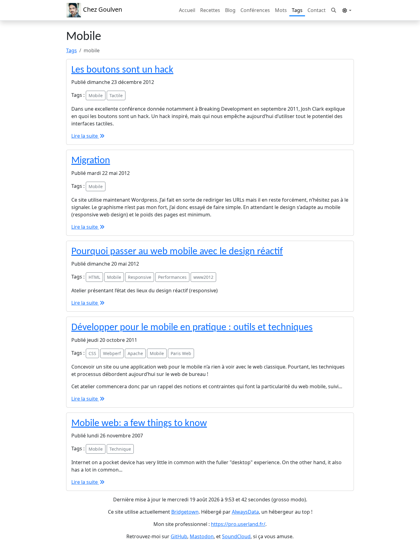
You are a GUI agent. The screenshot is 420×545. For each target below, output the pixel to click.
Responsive (139, 277)
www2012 (203, 277)
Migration (90, 161)
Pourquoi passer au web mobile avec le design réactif (177, 252)
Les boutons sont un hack (122, 70)
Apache (135, 353)
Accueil (187, 10)
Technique (120, 449)
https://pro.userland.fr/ (238, 524)
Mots (281, 10)
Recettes (210, 10)
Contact (316, 10)
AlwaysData (245, 511)
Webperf (112, 353)
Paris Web (181, 353)
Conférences (255, 10)
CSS (92, 353)
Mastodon (202, 536)
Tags (297, 10)
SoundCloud (236, 536)
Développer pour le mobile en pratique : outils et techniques (192, 328)
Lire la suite (85, 135)
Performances (172, 277)
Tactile (116, 95)
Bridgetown (185, 511)
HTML (94, 277)
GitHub (179, 536)
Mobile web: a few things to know (139, 423)
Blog (230, 10)
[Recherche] (333, 10)
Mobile (96, 95)
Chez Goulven (101, 9)
